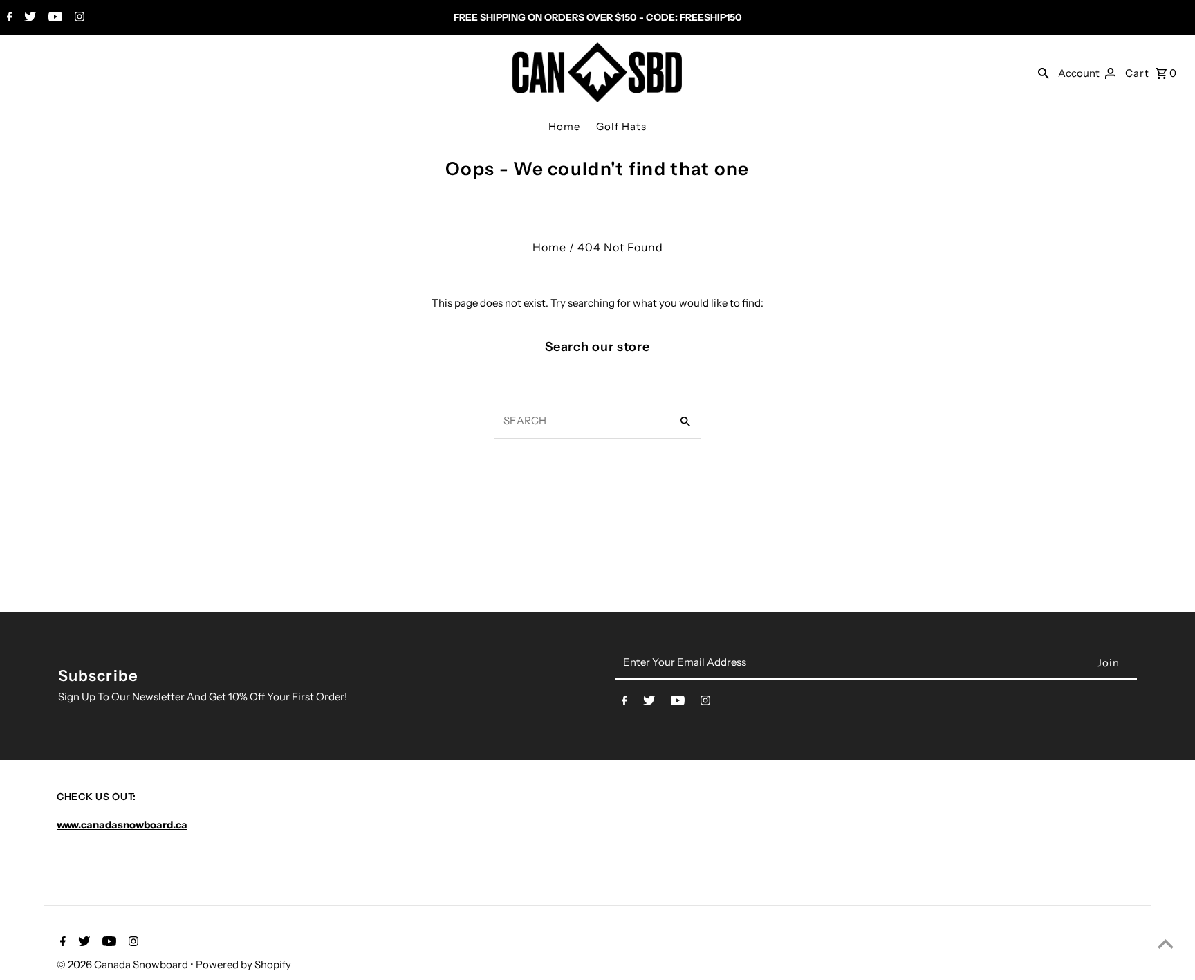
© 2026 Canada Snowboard (123, 964)
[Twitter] (28, 18)
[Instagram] (77, 18)
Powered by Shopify (243, 964)
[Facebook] (7, 18)
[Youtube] (53, 18)
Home (564, 126)
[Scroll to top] (1165, 943)
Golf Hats (621, 126)
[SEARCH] (1044, 72)
